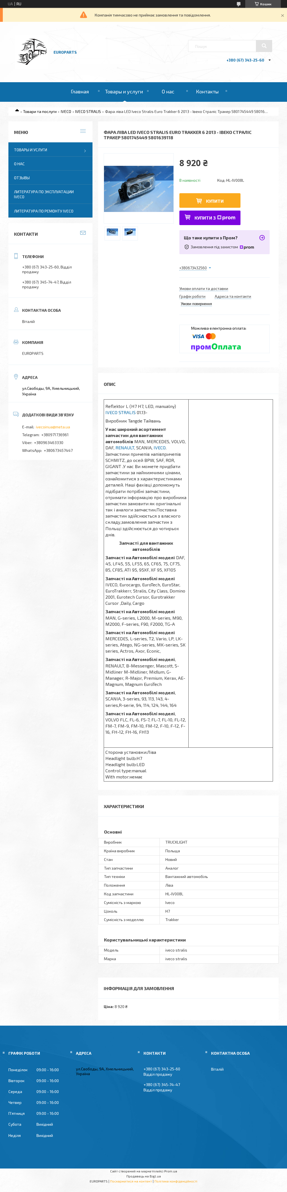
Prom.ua (170, 1171)
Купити (215, 201)
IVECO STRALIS (88, 111)
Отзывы (22, 177)
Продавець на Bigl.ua (143, 1176)
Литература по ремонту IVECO (43, 211)
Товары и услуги (124, 91)
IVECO (66, 111)
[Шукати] (264, 46)
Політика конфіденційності (175, 1181)
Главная (80, 91)
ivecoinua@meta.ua (53, 426)
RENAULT (124, 447)
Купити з (205, 217)
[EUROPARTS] (31, 67)
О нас (168, 91)
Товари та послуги (40, 111)
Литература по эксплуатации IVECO (44, 194)
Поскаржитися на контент (131, 1181)
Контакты (207, 91)
